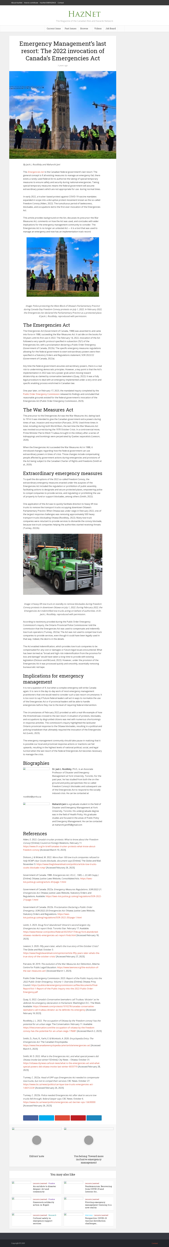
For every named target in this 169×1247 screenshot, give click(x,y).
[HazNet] (84, 13)
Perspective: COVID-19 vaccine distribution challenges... (96, 1221)
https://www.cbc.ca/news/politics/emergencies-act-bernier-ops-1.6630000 (59, 1102)
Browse (84, 28)
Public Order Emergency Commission (41, 394)
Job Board (110, 28)
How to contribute (31, 2)
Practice (52, 1183)
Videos (98, 28)
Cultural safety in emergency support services (42, 1221)
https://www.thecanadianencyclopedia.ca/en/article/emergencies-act (56, 1045)
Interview (89, 1215)
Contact (61, 2)
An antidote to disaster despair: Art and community (44, 1189)
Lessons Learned (40, 1183)
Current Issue (54, 28)
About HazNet (16, 2)
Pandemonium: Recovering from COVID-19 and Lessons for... (98, 1189)
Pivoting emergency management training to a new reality (98, 1205)
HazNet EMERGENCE (48, 2)
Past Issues (70, 28)
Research (52, 1215)
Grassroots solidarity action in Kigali (43, 1203)
